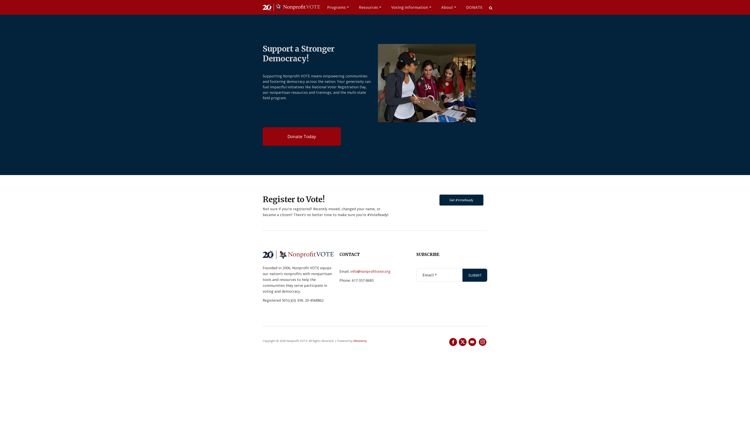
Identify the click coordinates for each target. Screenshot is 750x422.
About (447, 7)
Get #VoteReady (461, 200)
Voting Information (409, 7)
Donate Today (302, 136)
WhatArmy (360, 341)
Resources (368, 7)
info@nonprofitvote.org (370, 271)
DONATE (474, 7)
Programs (336, 7)
